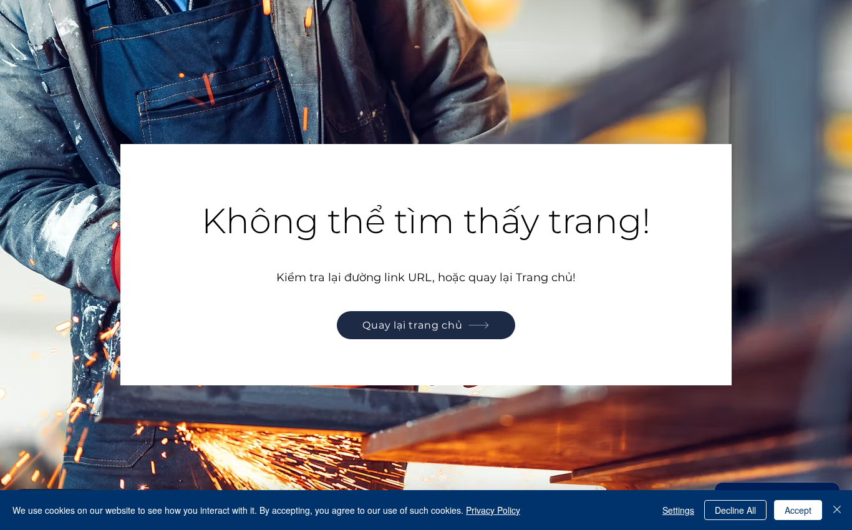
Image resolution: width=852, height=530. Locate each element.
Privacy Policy (493, 510)
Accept (798, 510)
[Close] (837, 510)
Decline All (735, 510)
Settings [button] (678, 510)
